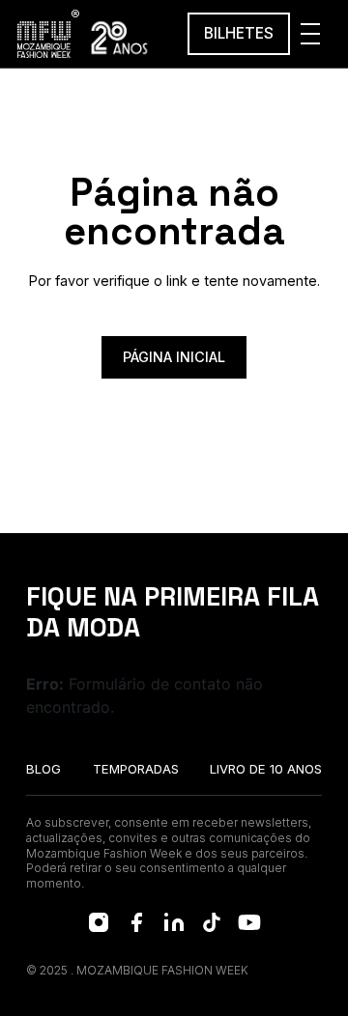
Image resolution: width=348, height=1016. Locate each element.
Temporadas (136, 768)
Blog (43, 768)
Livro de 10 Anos (266, 768)
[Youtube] (249, 922)
